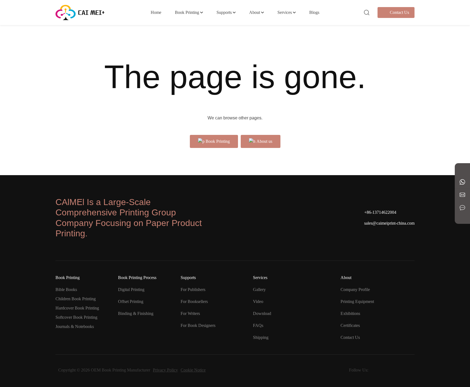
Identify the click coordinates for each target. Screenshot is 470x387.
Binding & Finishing (135, 313)
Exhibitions (350, 313)
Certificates (350, 325)
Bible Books (66, 289)
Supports (224, 12)
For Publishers (193, 289)
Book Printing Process (137, 277)
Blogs (314, 12)
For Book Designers (198, 325)
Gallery (259, 289)
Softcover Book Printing (76, 317)
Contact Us (399, 12)
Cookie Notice (193, 370)
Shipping (260, 337)
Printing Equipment (357, 301)
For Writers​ (190, 313)
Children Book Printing (75, 298)
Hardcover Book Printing (77, 308)
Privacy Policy (165, 370)
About (254, 12)
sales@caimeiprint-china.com (389, 223)
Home (156, 12)
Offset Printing (130, 301)
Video (258, 301)
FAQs (258, 325)
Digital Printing (131, 289)
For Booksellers (194, 301)
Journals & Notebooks (74, 326)
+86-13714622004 (380, 212)
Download (262, 313)
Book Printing (187, 12)
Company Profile (355, 289)
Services (284, 12)
